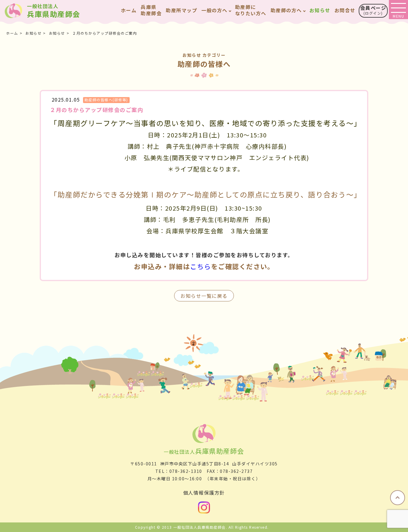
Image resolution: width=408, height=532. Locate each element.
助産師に (250, 10)
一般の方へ (214, 10)
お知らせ (319, 10)
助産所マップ (181, 10)
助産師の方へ (286, 10)
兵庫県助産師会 (53, 11)
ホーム (129, 10)
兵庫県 (151, 10)
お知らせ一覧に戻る (204, 295)
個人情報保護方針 (204, 492)
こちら (200, 266)
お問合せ (345, 10)
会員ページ (373, 10)
